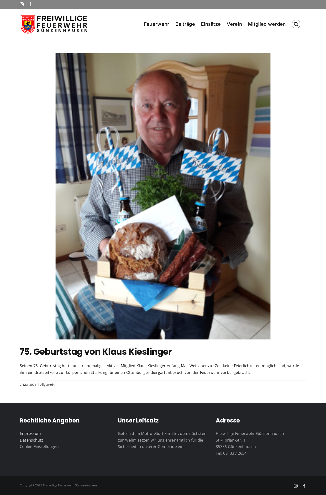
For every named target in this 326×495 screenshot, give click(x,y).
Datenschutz (31, 440)
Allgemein (47, 384)
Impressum (30, 433)
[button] (296, 24)
